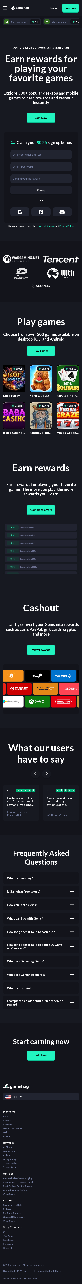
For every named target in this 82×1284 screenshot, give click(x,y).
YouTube (8, 1236)
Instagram (8, 1243)
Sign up (41, 190)
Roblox (7, 1209)
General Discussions (14, 1217)
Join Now (41, 117)
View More (9, 1194)
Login (53, 8)
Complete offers (41, 509)
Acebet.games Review (15, 1190)
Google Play (9, 1159)
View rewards (41, 649)
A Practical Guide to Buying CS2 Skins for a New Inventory (19, 1178)
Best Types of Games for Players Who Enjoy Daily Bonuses (19, 1182)
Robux (6, 1155)
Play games (41, 350)
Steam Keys (9, 1167)
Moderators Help (12, 1205)
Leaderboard (10, 1151)
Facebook (8, 1239)
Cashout (8, 1124)
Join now (70, 8)
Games (7, 1120)
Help (5, 1132)
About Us (8, 1136)
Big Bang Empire (12, 1213)
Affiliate (7, 1147)
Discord (7, 1247)
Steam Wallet (10, 1163)
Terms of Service (46, 225)
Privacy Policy (66, 225)
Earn (5, 1116)
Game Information (13, 1128)
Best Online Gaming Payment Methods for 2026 (19, 1186)
